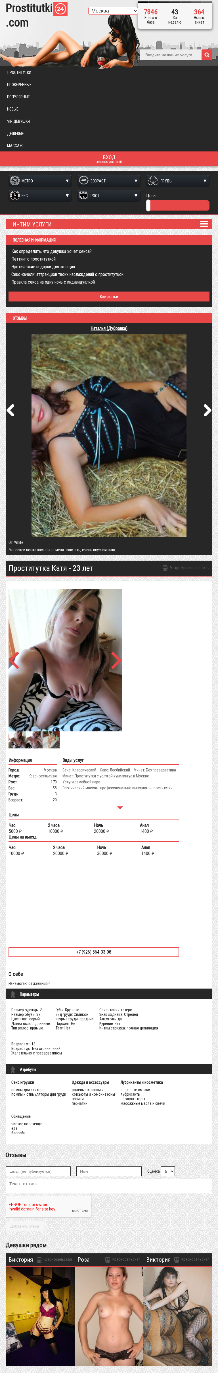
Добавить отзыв (24, 1226)
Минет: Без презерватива (155, 770)
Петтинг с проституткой (33, 259)
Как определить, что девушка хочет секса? (51, 251)
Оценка (153, 1171)
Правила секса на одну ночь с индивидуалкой (53, 282)
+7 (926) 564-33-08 (93, 952)
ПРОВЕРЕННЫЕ (19, 84)
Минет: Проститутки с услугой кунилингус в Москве (105, 776)
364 (199, 12)
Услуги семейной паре (81, 782)
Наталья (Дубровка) (109, 328)
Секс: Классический (79, 770)
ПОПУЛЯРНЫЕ (18, 97)
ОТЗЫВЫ (20, 318)
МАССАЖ (15, 145)
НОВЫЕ (12, 109)
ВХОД (109, 158)
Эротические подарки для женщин (43, 266)
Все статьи (109, 296)
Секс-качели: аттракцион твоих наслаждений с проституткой (67, 274)
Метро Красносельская (189, 567)
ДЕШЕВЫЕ (15, 133)
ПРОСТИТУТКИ (19, 72)
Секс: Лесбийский (115, 770)
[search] (207, 54)
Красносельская (43, 776)
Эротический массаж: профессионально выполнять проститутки (117, 788)
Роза (83, 1259)
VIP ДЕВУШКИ (18, 121)
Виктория (21, 1259)
